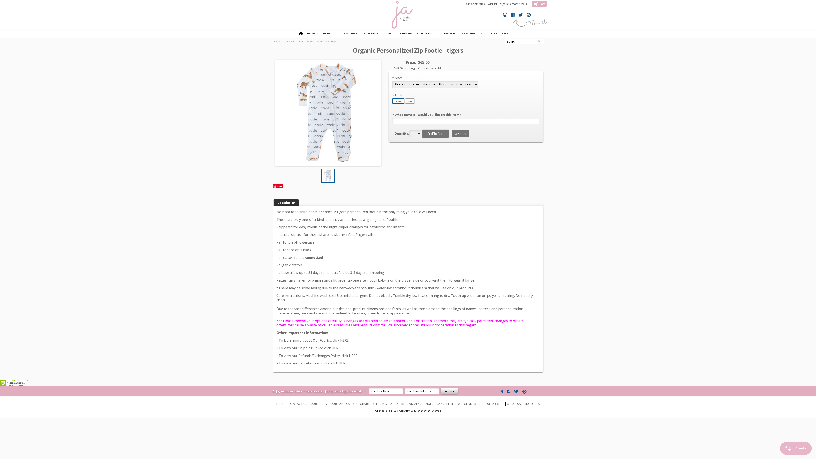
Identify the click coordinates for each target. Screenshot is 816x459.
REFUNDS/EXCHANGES (417, 404)
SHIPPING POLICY (385, 404)
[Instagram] (505, 15)
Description (286, 203)
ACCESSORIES (345, 34)
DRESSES (406, 33)
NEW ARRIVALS (470, 34)
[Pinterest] (529, 15)
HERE (344, 340)
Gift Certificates (475, 4)
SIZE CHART (361, 404)
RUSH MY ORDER (319, 33)
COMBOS (389, 33)
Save (279, 186)
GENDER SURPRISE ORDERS (483, 404)
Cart (542, 4)
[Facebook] (513, 15)
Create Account (519, 4)
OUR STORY (318, 404)
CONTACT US (297, 404)
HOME (280, 404)
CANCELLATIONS (448, 404)
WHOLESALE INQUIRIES (523, 404)
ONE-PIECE (445, 34)
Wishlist (492, 4)
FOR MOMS (425, 33)
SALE (505, 33)
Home (277, 41)
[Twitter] (520, 15)
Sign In (504, 4)
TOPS (491, 34)
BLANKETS (368, 34)
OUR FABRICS (340, 404)
